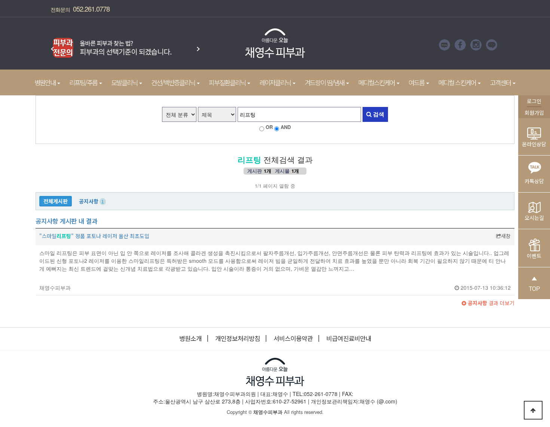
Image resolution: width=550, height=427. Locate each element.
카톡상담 (534, 181)
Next (198, 45)
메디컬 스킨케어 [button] (457, 82)
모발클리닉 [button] (124, 82)
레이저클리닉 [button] (275, 82)
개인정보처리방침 (237, 338)
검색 (378, 114)
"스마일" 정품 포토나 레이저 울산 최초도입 (94, 236)
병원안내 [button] (45, 82)
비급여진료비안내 (348, 338)
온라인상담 (534, 144)
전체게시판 (55, 201)
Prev (52, 45)
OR (269, 127)
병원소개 (190, 338)
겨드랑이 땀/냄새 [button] (325, 82)
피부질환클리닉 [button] (228, 82)
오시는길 (534, 217)
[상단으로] (533, 410)
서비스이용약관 (293, 338)
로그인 (534, 101)
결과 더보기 (490, 303)
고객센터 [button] (501, 82)
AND (286, 127)
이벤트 (534, 255)
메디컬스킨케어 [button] (377, 82)
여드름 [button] (417, 82)
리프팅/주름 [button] (83, 82)
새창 (506, 236)
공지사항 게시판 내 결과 (66, 220)
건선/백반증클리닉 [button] (173, 82)
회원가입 (534, 112)
